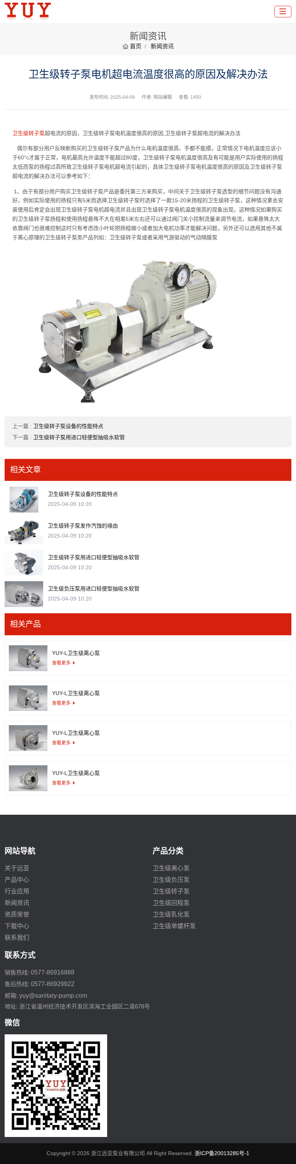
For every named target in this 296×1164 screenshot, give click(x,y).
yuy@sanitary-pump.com (53, 995)
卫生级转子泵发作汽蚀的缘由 (83, 526)
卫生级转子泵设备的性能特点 (68, 426)
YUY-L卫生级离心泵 (76, 653)
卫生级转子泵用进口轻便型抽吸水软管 (79, 437)
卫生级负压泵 (171, 879)
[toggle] (282, 11)
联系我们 (17, 937)
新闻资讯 (17, 903)
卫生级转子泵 (28, 133)
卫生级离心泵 (171, 868)
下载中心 (17, 926)
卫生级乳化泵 (171, 914)
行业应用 (17, 891)
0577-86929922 (52, 984)
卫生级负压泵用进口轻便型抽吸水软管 (94, 588)
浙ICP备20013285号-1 (222, 1153)
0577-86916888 (52, 972)
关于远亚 (17, 868)
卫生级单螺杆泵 (174, 926)
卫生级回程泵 (171, 903)
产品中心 (17, 879)
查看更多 (61, 663)
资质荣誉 (17, 914)
